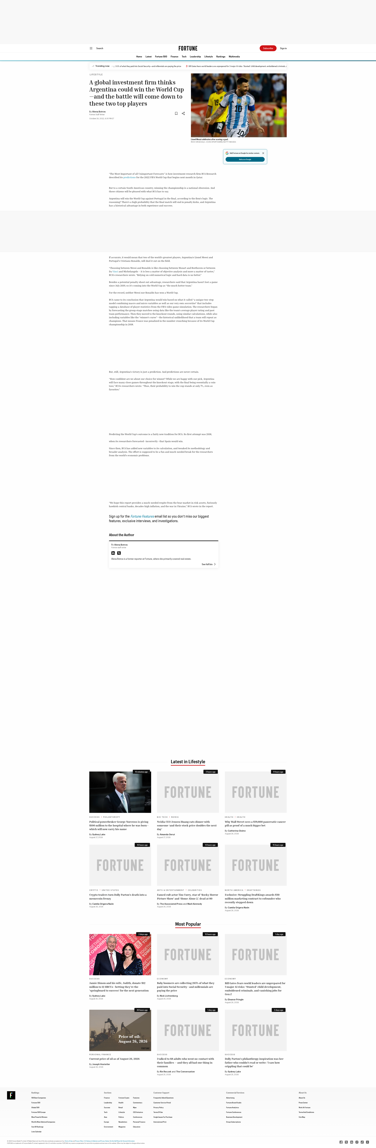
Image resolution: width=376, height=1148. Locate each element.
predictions (129, 177)
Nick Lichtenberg (169, 996)
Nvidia (175, 817)
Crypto (93, 890)
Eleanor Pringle (236, 1000)
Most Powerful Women (39, 1117)
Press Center (303, 1103)
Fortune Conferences (233, 1112)
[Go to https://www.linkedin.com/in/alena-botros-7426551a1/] (113, 553)
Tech (184, 56)
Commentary (137, 1103)
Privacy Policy (158, 1107)
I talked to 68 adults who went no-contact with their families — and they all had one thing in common (185, 1062)
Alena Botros (99, 112)
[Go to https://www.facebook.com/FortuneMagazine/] (341, 1142)
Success (94, 817)
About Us (302, 1098)
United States (110, 890)
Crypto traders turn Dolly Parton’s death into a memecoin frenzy (118, 896)
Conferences (137, 1117)
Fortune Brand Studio (233, 1103)
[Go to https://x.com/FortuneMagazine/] (346, 1142)
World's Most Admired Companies (43, 1122)
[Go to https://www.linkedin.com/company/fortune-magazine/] (351, 1142)
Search (99, 48)
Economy (162, 979)
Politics (121, 1117)
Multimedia (234, 56)
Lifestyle (208, 56)
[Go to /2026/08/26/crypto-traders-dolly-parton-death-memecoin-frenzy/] (120, 865)
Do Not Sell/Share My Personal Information (122, 1141)
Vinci (115, 271)
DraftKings (254, 890)
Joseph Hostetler (101, 1064)
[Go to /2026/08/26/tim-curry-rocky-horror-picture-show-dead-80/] (188, 865)
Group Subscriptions (233, 1122)
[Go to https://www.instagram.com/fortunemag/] (356, 1142)
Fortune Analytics (232, 1107)
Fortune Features (142, 516)
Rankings (220, 56)
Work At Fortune (304, 1107)
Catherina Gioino (237, 831)
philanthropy (111, 817)
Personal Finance (100, 1054)
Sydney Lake (98, 835)
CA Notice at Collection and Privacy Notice (96, 1141)
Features (136, 1098)
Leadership (195, 56)
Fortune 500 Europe (38, 1112)
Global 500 (35, 1107)
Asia (105, 1117)
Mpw (134, 1107)
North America (234, 890)
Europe (106, 1122)
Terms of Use (68, 1141)
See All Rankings (37, 1127)
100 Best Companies (38, 1098)
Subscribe (268, 48)
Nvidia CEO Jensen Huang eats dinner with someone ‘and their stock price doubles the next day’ (187, 825)
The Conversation (185, 1072)
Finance (174, 56)
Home (139, 56)
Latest (149, 56)
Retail (121, 1107)
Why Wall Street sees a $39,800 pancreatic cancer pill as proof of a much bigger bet (255, 823)
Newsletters (123, 1122)
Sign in (283, 48)
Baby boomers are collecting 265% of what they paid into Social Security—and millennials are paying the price (185, 986)
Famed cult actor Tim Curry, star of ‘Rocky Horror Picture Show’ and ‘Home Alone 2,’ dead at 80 (187, 896)
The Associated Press (171, 904)
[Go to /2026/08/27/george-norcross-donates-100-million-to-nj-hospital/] (120, 792)
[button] (139, 56)
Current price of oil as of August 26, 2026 (114, 1058)
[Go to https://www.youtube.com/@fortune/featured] (367, 1142)
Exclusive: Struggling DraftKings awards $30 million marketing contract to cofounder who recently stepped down (253, 898)
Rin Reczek (165, 1072)
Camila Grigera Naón (103, 904)
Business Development (234, 1117)
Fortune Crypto (124, 1098)
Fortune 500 (161, 56)
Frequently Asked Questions (163, 1098)
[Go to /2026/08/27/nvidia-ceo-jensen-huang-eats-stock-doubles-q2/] (188, 792)
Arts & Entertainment (170, 890)
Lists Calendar (36, 1131)
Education (136, 1127)
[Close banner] (263, 153)
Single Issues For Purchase (162, 1117)
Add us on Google (245, 159)
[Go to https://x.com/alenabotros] (119, 553)
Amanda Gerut (167, 835)
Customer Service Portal (162, 1103)
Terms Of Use (158, 1112)
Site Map (302, 1117)
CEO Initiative (138, 1112)
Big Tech (162, 817)
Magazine (122, 1127)
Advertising (230, 1098)
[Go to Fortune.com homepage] (188, 48)
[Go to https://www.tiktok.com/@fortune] (362, 1142)
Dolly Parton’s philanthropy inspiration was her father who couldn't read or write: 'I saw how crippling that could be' (254, 1062)
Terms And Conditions (306, 1112)
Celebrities (195, 890)
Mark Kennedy (194, 904)
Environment (108, 1127)
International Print (159, 1122)
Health (229, 817)
